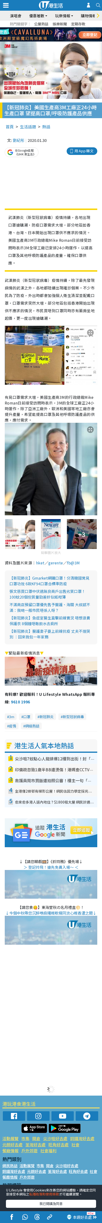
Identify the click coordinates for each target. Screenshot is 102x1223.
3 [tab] (49, 29)
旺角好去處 (58, 1145)
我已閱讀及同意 (51, 1203)
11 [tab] (59, 34)
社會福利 (48, 1150)
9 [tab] (49, 34)
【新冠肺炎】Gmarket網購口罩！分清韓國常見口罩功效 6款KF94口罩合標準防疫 (49, 580)
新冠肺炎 (46, 716)
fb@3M (73, 563)
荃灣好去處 (35, 1145)
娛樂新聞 (60, 23)
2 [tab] (45, 29)
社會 (75, 1145)
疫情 (12, 725)
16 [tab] (54, 40)
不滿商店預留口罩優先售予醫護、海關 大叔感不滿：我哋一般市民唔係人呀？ (49, 607)
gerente (55, 563)
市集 (25, 1138)
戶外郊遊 (29, 1150)
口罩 (26, 716)
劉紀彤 (18, 140)
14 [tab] (45, 40)
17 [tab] (59, 40)
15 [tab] (49, 40)
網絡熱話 (32, 725)
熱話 (46, 127)
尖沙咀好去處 (55, 1138)
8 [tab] (45, 34)
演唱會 (15, 16)
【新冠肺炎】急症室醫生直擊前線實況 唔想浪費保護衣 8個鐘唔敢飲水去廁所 (49, 620)
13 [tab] (40, 40)
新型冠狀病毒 (73, 716)
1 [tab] (40, 29)
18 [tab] (64, 40)
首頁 (10, 127)
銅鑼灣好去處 (82, 1138)
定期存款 (78, 23)
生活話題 (28, 127)
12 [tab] (64, 34)
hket (40, 563)
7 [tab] (40, 34)
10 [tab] (54, 34)
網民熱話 (10, 1165)
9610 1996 (20, 702)
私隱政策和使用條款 (44, 1194)
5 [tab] (59, 29)
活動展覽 (10, 1138)
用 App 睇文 (83, 150)
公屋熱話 (41, 23)
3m (11, 716)
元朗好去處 (12, 1145)
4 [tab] (54, 29)
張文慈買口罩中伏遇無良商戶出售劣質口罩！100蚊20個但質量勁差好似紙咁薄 (47, 594)
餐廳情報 (10, 1150)
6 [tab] (64, 29)
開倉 (36, 1138)
